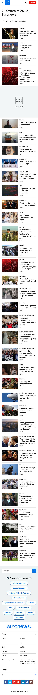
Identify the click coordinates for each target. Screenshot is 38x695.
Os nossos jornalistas (8, 660)
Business (4, 643)
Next (3, 647)
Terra (22, 643)
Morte (30, 612)
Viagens (4, 651)
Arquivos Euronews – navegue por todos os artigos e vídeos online (27, 661)
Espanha (19, 612)
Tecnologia (19, 617)
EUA (10, 608)
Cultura (22, 651)
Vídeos (4, 655)
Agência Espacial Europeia (13, 603)
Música (8, 612)
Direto (33, 2)
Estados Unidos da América (19, 593)
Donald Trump (19, 598)
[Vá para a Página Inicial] (7, 2)
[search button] (34, 571)
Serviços (4, 669)
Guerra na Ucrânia (19, 588)
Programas (23, 655)
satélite (31, 603)
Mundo (22, 638)
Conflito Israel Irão (19, 583)
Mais (3, 675)
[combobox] (19, 571)
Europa (4, 638)
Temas (4, 634)
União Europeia (23, 608)
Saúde (22, 647)
